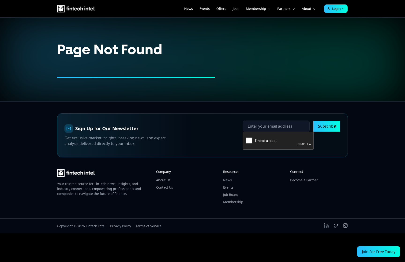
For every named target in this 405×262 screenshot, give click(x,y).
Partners (284, 8)
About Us (163, 180)
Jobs (236, 8)
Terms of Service (148, 226)
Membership (256, 8)
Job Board (230, 194)
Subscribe (327, 126)
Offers (221, 8)
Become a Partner (304, 180)
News (188, 8)
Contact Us (164, 187)
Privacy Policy (120, 226)
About (306, 8)
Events (204, 8)
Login (336, 8)
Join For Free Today (378, 251)
